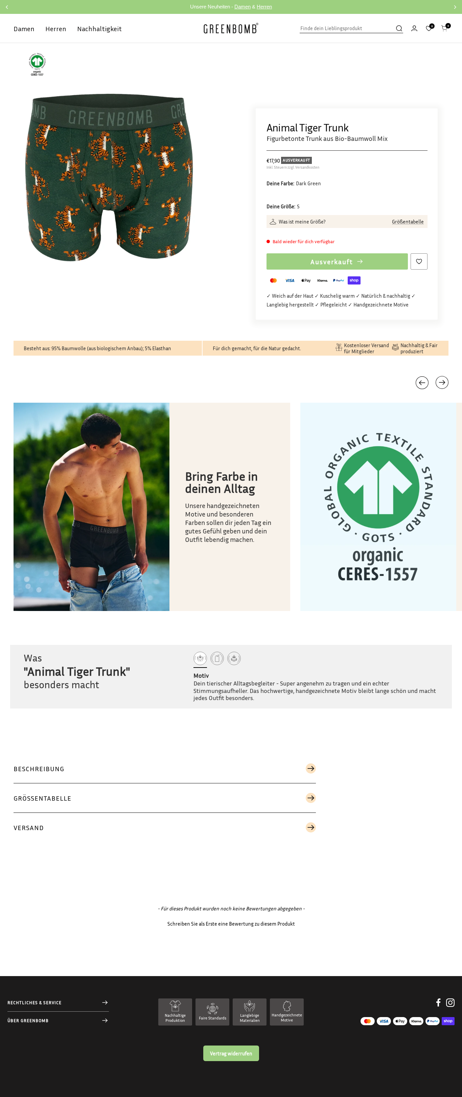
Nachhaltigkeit (99, 28)
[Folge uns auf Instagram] (450, 1007)
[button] (442, 382)
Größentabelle (408, 221)
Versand (29, 827)
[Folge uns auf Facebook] (438, 1007)
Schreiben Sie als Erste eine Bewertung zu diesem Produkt (231, 924)
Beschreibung (39, 768)
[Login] (414, 28)
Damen (242, 6)
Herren (264, 6)
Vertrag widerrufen (231, 1053)
